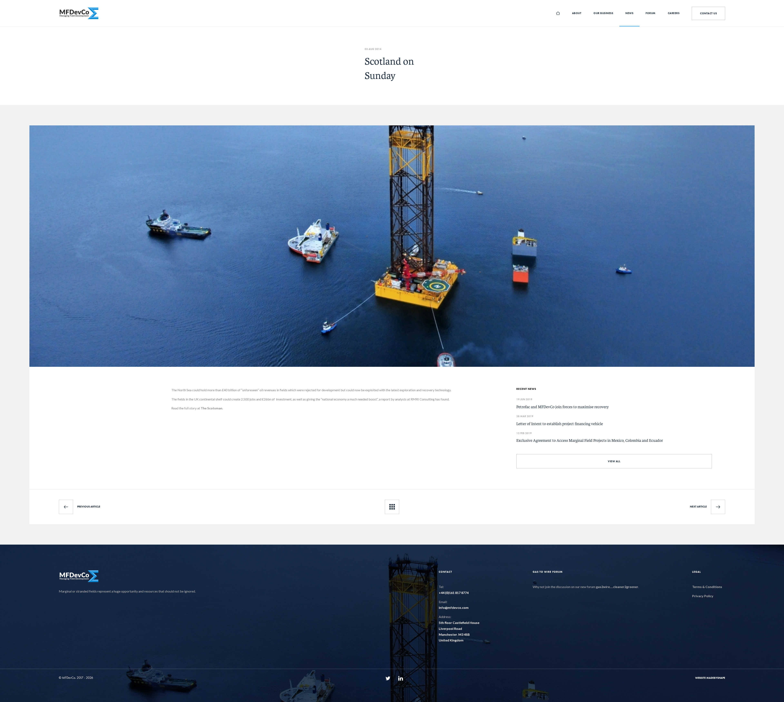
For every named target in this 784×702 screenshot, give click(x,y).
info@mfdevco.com (454, 607)
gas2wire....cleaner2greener (617, 587)
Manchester (448, 634)
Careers (674, 13)
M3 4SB (464, 634)
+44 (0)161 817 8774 (454, 593)
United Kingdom (451, 640)
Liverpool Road (450, 628)
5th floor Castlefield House (459, 623)
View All (614, 461)
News (629, 13)
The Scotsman (211, 408)
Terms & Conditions (707, 587)
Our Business (603, 13)
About (576, 13)
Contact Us (708, 13)
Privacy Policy (702, 596)
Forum (651, 13)
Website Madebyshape (710, 678)
